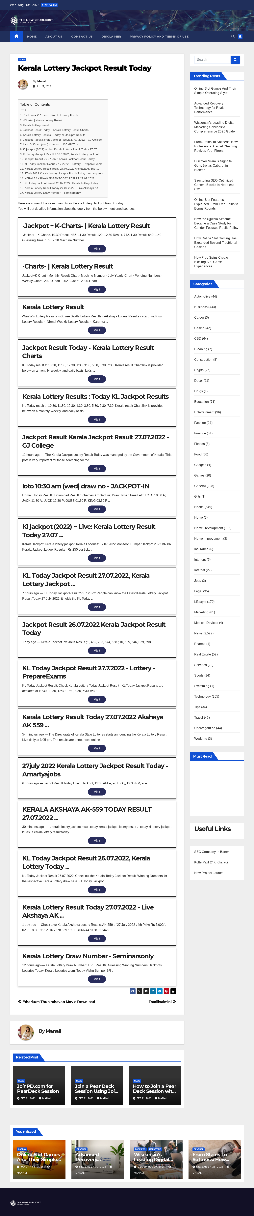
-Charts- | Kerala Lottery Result (42, 120)
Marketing (201, 612)
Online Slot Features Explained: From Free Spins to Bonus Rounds (216, 204)
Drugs (198, 391)
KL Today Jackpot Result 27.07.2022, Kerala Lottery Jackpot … (62, 154)
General (200, 486)
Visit (97, 248)
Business (201, 307)
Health (199, 507)
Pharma (200, 644)
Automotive (202, 296)
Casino (199, 328)
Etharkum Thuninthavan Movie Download (58, 1002)
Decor (198, 380)
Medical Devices (206, 622)
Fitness (199, 444)
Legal (198, 591)
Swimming (202, 686)
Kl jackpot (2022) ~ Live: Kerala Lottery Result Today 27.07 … (61, 149)
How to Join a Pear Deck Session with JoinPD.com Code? (155, 1091)
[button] (233, 36)
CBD (197, 338)
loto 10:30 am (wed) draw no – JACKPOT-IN (51, 144)
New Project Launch (209, 873)
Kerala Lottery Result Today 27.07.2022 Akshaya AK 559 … (62, 168)
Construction (203, 359)
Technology (202, 696)
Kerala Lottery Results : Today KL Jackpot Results (54, 134)
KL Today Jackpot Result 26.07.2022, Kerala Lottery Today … (63, 183)
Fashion (200, 422)
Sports (199, 675)
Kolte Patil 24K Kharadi (211, 862)
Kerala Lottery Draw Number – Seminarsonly (53, 192)
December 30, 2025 (93, 1166)
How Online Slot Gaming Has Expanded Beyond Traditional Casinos (215, 243)
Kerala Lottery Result (36, 125)
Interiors (200, 559)
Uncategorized (205, 728)
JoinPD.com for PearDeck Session (38, 1088)
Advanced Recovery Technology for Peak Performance (209, 108)
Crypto (199, 370)
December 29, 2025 (152, 1166)
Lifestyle (200, 601)
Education (201, 401)
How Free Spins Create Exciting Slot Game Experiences (211, 262)
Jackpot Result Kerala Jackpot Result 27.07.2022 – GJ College (62, 139)
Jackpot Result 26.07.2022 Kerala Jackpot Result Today (60, 158)
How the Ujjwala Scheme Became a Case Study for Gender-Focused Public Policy (216, 223)
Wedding (200, 738)
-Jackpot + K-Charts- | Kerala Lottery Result (50, 115)
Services (200, 665)
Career (199, 317)
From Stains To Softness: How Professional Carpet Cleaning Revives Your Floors (216, 146)
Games (199, 475)
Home (32, 36)
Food (198, 454)
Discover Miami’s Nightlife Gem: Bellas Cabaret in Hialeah (213, 165)
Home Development (208, 528)
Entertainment (204, 412)
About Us (54, 36)
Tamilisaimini (160, 1002)
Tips (197, 707)
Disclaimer (111, 36)
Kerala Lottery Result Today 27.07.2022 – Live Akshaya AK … (63, 187)
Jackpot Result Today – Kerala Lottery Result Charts (56, 129)
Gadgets (200, 465)
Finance (200, 433)
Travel (198, 717)
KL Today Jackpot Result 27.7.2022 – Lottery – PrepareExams (63, 163)
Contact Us (82, 36)
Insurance (201, 549)
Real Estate (202, 654)
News (22, 59)
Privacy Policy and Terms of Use (159, 36)
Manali (41, 81)
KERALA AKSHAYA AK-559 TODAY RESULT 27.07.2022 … (61, 178)
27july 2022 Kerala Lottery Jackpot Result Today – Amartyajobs (64, 173)
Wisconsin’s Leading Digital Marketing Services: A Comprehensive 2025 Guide (214, 127)
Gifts (197, 496)
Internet (199, 570)
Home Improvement (208, 538)
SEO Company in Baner (211, 852)
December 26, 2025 (210, 1166)
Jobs (197, 580)
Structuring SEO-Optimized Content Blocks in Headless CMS (214, 185)
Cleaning (201, 349)
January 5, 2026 (32, 1166)
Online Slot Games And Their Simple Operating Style (38, 1159)
